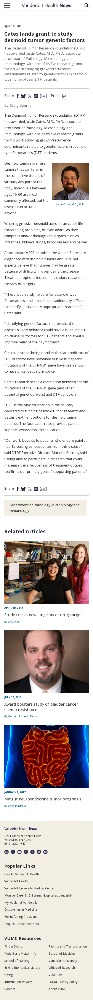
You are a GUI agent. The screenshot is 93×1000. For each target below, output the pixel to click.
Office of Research (62, 967)
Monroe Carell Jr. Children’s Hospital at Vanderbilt (38, 895)
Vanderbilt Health (16, 881)
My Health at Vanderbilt (20, 902)
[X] (32, 852)
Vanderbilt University (63, 961)
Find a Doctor (14, 946)
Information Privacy (18, 982)
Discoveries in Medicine (20, 909)
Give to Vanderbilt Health (21, 874)
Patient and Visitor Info (20, 953)
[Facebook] (13, 852)
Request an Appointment (21, 924)
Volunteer (55, 975)
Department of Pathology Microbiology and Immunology (44, 508)
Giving (8, 975)
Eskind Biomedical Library (22, 967)
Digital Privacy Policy (63, 982)
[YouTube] (19, 852)
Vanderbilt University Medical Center (29, 888)
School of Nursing (16, 961)
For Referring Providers (20, 916)
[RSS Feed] (6, 852)
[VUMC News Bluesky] (45, 852)
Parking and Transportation (68, 946)
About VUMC (58, 989)
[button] (7, 5)
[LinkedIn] (39, 852)
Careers (9, 989)
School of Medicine (62, 953)
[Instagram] (26, 852)
